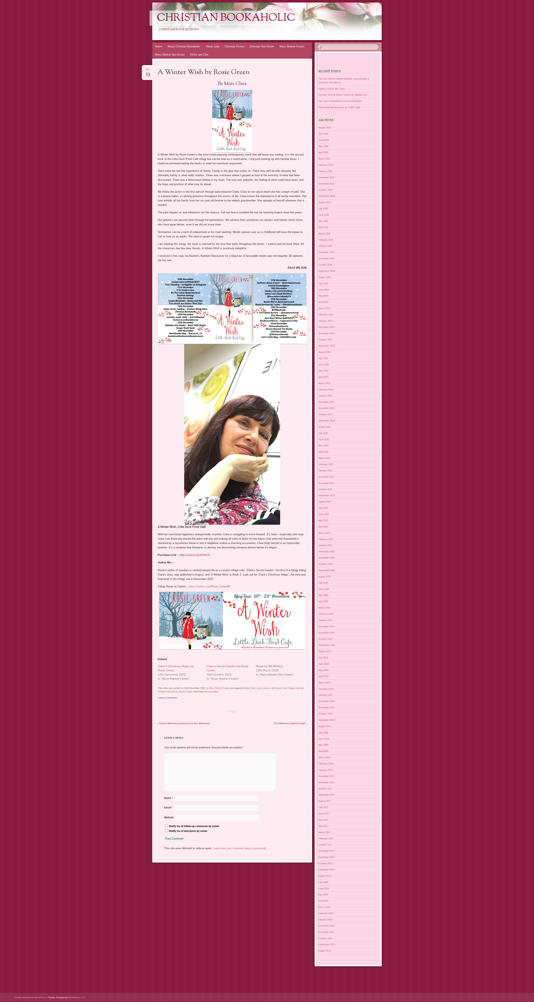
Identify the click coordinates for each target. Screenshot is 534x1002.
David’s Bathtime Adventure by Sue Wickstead (183, 723)
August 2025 (324, 202)
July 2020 (323, 583)
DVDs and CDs (199, 54)
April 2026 (323, 152)
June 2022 (323, 439)
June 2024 (323, 289)
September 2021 (326, 495)
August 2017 (324, 801)
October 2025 (325, 190)
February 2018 (325, 763)
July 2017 (323, 807)
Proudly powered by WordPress (30, 997)
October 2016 (325, 863)
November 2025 (326, 183)
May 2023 (323, 370)
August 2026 (324, 127)
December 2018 (326, 701)
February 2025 (325, 240)
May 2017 (323, 820)
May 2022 (323, 445)
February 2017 (325, 838)
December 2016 (326, 851)
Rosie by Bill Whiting (269, 666)
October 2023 (325, 339)
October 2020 (325, 564)
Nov (148, 71)
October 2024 (325, 264)
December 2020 (326, 551)
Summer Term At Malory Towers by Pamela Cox (342, 95)
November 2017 (326, 782)
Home (158, 46)
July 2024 (323, 283)
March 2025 (324, 233)
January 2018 (325, 770)
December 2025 (326, 177)
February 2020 (325, 614)
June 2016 (323, 888)
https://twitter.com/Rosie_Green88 (209, 586)
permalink (213, 691)
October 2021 (325, 489)
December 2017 (326, 776)
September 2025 (326, 196)
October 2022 (325, 414)
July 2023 (323, 358)
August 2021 (324, 501)
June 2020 (323, 589)
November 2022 (326, 408)
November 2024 (326, 258)
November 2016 (326, 857)
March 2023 (324, 383)
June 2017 (323, 813)
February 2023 (325, 389)
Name (168, 798)
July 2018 (323, 732)
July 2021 (323, 508)
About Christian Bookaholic (184, 46)
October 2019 (325, 639)
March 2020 (324, 607)
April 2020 (323, 601)
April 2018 (323, 751)
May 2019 (323, 670)
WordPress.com (76, 997)
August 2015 (324, 950)
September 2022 (326, 420)
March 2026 (324, 158)
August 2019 (324, 651)
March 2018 (324, 757)
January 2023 (325, 395)
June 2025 (323, 215)
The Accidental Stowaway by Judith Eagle (339, 107)
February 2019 (325, 689)
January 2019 (325, 695)
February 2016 (325, 913)
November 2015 (326, 932)
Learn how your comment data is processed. (240, 848)
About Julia (212, 46)
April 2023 (323, 377)
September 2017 (326, 794)
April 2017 (323, 826)
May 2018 (323, 745)
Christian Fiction (234, 46)
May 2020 (323, 595)
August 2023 (324, 352)
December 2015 (326, 926)
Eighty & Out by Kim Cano (331, 88)
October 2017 (325, 788)
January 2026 (325, 171)
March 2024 (324, 308)
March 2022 (324, 458)
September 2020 (326, 570)
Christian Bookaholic (226, 18)
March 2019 (324, 682)
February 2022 (325, 464)
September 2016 (326, 869)
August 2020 (324, 576)
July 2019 (323, 657)
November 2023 (326, 333)
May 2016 (323, 894)
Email (168, 807)
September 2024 (326, 271)
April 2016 (323, 901)
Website (169, 817)
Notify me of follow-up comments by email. (194, 826)
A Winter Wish (249, 688)
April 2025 (323, 227)
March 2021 (324, 533)
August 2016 (324, 876)
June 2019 (323, 664)
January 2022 (325, 470)
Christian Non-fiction (262, 46)
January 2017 (325, 844)
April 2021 (323, 526)
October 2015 (325, 938)
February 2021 (325, 539)
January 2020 (325, 620)
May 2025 (323, 221)
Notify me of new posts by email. (188, 831)
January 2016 (325, 919)
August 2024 (324, 277)
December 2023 (326, 327)
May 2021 (323, 520)
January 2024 (325, 321)
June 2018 (323, 739)
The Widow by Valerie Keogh (291, 723)
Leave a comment (167, 697)
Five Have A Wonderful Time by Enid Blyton (340, 101)
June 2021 (323, 514)
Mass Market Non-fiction (170, 54)
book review (263, 688)
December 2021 (326, 477)
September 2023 (326, 345)
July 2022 (323, 433)
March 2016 (324, 907)
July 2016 (323, 882)
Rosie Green (185, 691)
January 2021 (325, 545)
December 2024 (326, 252)
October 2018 (325, 713)
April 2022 (323, 451)
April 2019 (323, 676)
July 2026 (323, 134)
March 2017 (324, 832)
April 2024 (323, 302)
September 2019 (326, 645)
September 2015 (326, 944)
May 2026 (323, 146)
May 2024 (323, 296)
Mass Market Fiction (292, 46)
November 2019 (326, 632)
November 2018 (326, 707)
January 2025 (325, 246)
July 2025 (323, 208)
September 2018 (326, 720)
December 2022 (326, 402)
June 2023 (323, 364)
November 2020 (326, 558)
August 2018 (324, 726)
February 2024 (325, 314)
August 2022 (324, 427)
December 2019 (326, 626)
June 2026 (323, 140)
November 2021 (326, 483)
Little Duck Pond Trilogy (282, 688)
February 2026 (325, 165)
